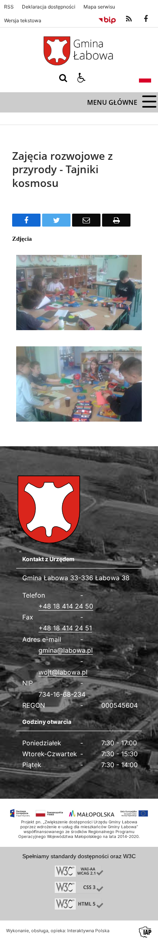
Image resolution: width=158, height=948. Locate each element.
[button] (81, 78)
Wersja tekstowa (22, 20)
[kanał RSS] (129, 19)
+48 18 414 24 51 (65, 628)
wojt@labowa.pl (63, 672)
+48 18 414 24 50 (65, 606)
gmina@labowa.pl (65, 650)
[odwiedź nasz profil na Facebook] (146, 19)
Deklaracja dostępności (48, 6)
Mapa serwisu (99, 6)
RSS (9, 6)
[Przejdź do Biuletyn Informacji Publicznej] (107, 19)
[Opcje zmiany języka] (145, 78)
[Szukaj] (63, 78)
